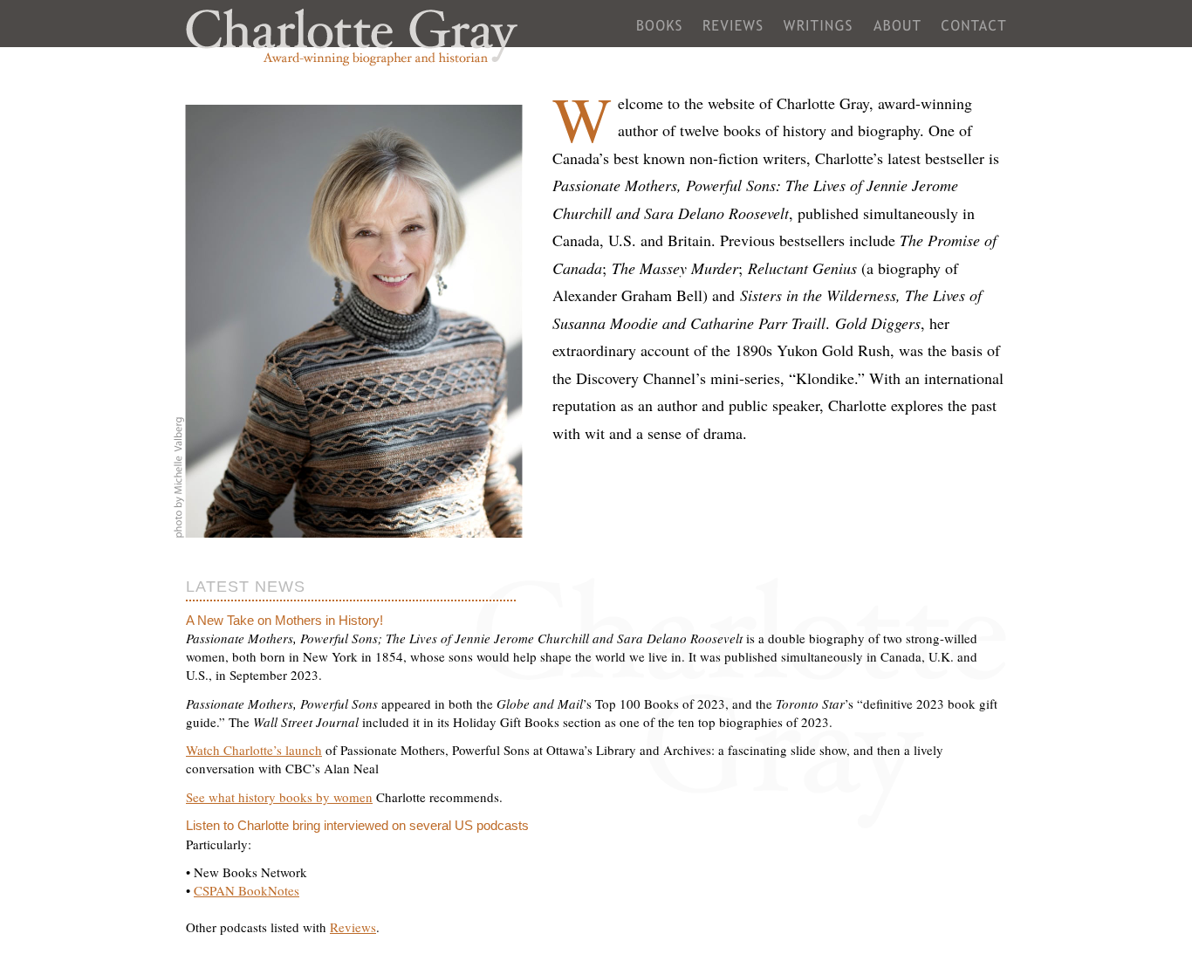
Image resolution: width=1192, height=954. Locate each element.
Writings (818, 32)
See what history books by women (279, 797)
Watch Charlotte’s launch (254, 749)
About (897, 32)
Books (659, 32)
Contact (974, 32)
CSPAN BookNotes (246, 890)
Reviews (733, 32)
